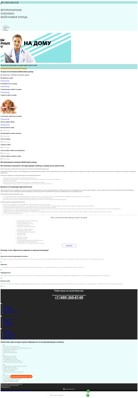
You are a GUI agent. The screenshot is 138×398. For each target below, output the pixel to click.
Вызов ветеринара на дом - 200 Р (21, 376)
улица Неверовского (8, 309)
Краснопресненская (8, 319)
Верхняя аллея (7, 337)
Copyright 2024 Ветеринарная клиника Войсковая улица (15, 390)
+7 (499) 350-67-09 (10, 2)
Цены (4, 28)
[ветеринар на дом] (69, 80)
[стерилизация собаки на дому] (69, 92)
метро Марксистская (8, 310)
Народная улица (7, 323)
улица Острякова (7, 333)
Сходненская (6, 320)
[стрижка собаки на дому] (69, 105)
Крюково (5, 313)
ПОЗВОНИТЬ (69, 245)
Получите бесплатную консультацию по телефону (14, 68)
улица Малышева (8, 322)
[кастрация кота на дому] (69, 86)
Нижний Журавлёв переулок (11, 312)
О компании (6, 27)
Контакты (5, 30)
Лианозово (6, 306)
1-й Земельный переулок (10, 336)
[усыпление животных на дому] (69, 119)
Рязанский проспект (8, 324)
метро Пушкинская (8, 331)
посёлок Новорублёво (9, 334)
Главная (5, 25)
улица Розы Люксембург (9, 339)
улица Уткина (7, 326)
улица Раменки (7, 308)
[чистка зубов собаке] (69, 124)
